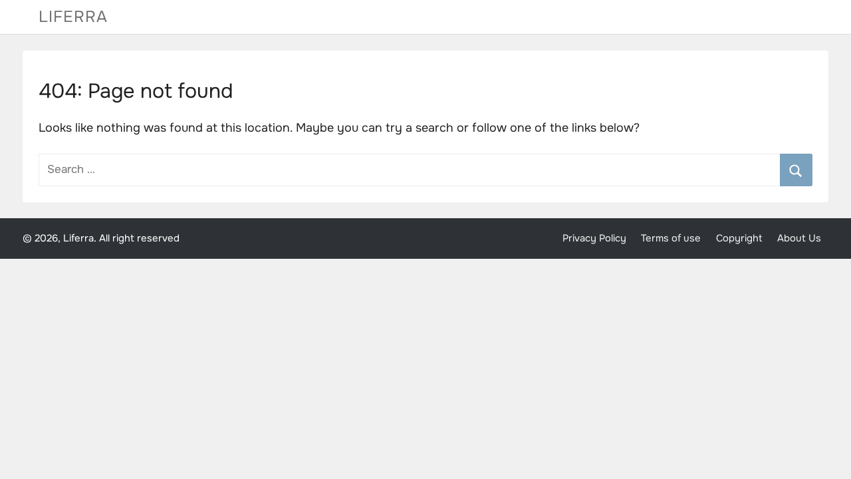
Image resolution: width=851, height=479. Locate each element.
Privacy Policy (594, 238)
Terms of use (671, 238)
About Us (799, 238)
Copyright (739, 238)
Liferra (73, 17)
